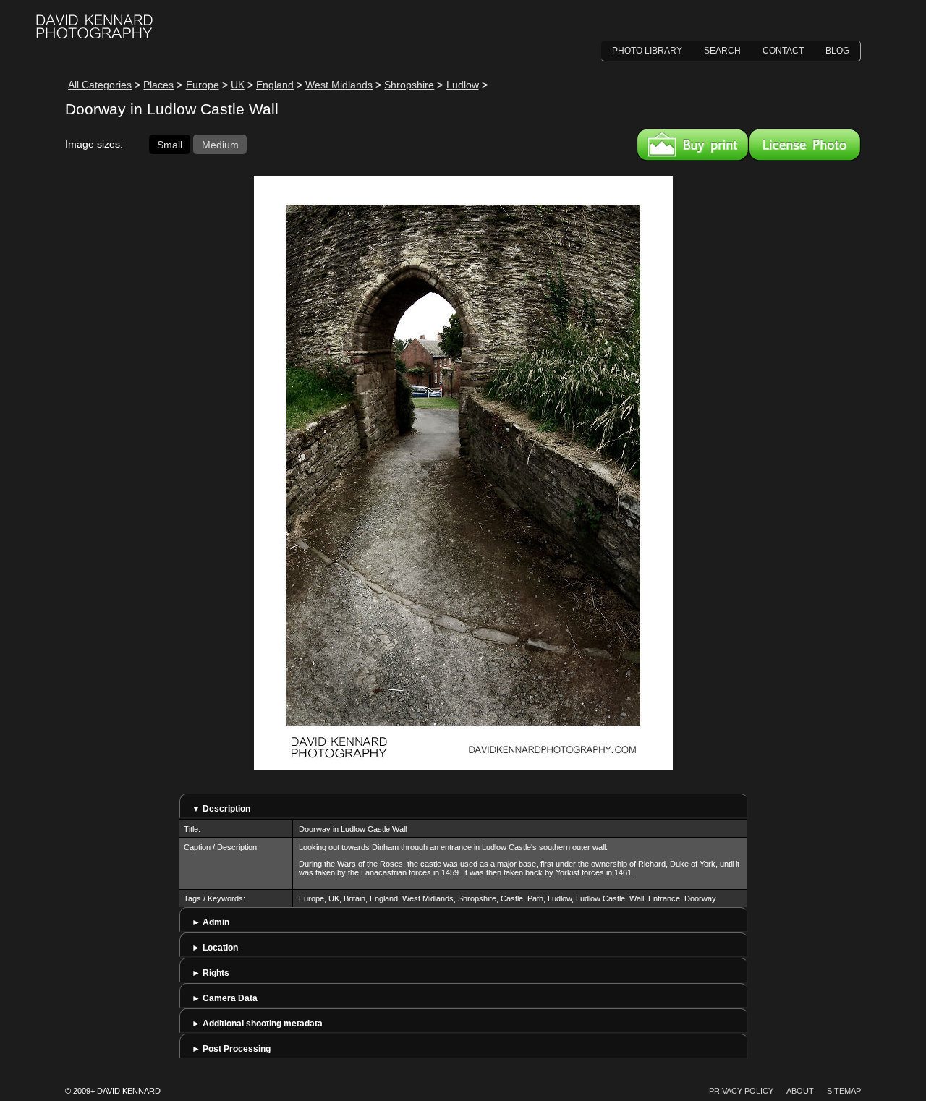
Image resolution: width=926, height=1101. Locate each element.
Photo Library (647, 51)
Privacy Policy (741, 1091)
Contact (783, 51)
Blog (837, 51)
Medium (220, 144)
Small (169, 144)
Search (722, 51)
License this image (805, 144)
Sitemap (844, 1091)
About (800, 1091)
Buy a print (693, 144)
